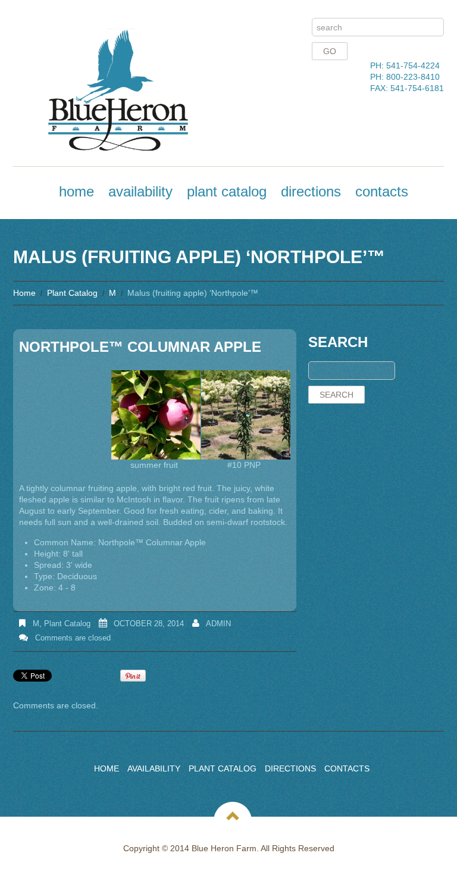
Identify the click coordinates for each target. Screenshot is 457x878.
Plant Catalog (227, 191)
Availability (140, 191)
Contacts (381, 191)
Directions (311, 191)
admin (218, 623)
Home (76, 191)
